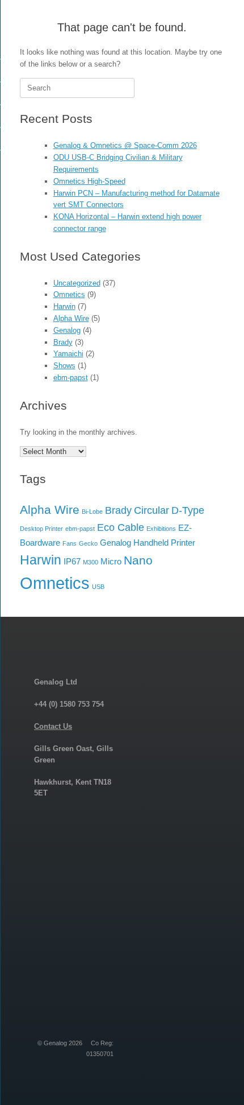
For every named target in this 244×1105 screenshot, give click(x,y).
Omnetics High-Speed (89, 181)
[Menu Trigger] (216, 24)
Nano (138, 560)
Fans (69, 543)
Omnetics (69, 294)
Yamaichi (68, 353)
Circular (151, 510)
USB (98, 586)
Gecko (88, 543)
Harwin (64, 306)
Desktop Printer (41, 528)
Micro (110, 561)
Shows (64, 365)
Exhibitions (161, 528)
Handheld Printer (164, 542)
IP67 (72, 561)
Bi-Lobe (92, 511)
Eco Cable (120, 527)
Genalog (67, 330)
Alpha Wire (71, 318)
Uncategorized (76, 283)
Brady (63, 342)
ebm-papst (70, 377)
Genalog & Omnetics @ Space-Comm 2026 (125, 145)
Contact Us (53, 726)
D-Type (187, 510)
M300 (90, 562)
